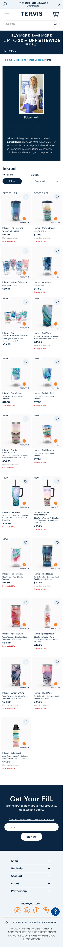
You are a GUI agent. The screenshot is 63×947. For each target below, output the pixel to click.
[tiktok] (17, 910)
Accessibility (17, 932)
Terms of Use (31, 928)
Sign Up (31, 836)
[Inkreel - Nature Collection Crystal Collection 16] (16, 262)
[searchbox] (31, 23)
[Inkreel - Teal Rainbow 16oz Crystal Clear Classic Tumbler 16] (47, 430)
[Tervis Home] (31, 13)
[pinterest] (45, 910)
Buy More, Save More (31, 39)
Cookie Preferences (42, 932)
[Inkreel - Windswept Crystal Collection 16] (47, 262)
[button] (4, 4)
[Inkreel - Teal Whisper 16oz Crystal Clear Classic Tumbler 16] (16, 374)
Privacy (15, 928)
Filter (12, 181)
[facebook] (36, 910)
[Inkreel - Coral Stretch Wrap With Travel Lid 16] (47, 208)
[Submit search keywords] (55, 23)
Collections (20, 59)
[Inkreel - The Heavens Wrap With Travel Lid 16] (16, 208)
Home (8, 59)
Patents (47, 928)
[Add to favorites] (26, 197)
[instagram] (26, 910)
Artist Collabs (35, 59)
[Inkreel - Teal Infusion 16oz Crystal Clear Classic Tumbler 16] (16, 554)
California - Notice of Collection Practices (31, 819)
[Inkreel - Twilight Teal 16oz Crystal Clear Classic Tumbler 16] (47, 374)
